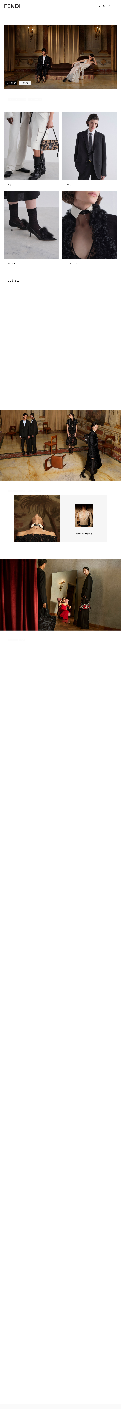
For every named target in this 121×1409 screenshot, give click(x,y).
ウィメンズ (11, 83)
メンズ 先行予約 (35, 99)
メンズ (25, 83)
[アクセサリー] (89, 230)
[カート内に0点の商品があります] (99, 6)
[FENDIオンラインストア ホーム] (12, 6)
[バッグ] (31, 151)
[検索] (109, 6)
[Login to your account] (104, 6)
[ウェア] (89, 151)
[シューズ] (31, 230)
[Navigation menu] (115, 6)
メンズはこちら (34, 491)
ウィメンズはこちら (16, 491)
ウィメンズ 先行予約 (17, 99)
